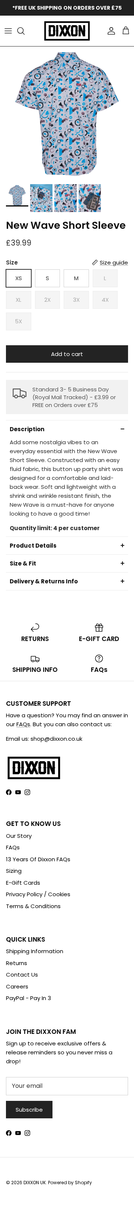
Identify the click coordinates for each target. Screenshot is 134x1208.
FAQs (23, 724)
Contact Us (22, 974)
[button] (67, 429)
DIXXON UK (34, 1182)
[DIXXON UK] (67, 30)
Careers (17, 986)
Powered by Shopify (70, 1182)
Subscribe (29, 1110)
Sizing (14, 871)
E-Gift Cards (23, 883)
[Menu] (8, 31)
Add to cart (67, 354)
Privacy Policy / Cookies (38, 894)
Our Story (19, 836)
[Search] (24, 31)
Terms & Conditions (33, 906)
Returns (16, 963)
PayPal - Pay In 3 (28, 998)
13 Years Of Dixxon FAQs (38, 859)
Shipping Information (34, 951)
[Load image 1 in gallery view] (67, 113)
